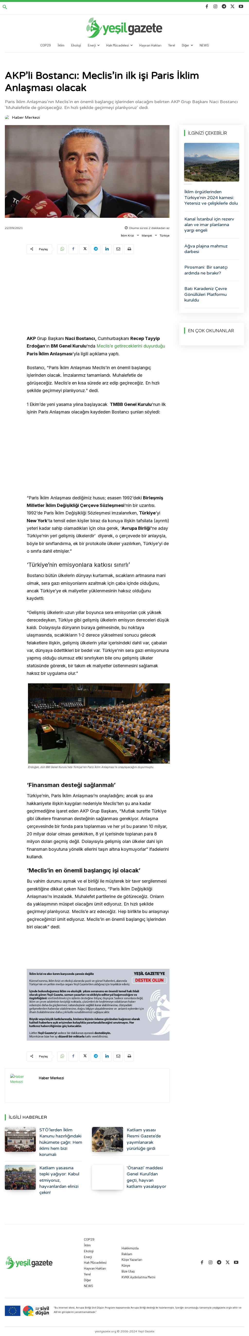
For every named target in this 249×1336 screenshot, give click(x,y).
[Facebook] (207, 7)
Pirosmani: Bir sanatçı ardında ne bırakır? (206, 270)
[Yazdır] (129, 249)
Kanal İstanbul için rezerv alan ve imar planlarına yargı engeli (209, 224)
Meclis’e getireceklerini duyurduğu (131, 345)
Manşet (147, 235)
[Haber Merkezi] (8, 117)
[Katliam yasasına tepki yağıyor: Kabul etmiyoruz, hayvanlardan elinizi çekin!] (20, 1177)
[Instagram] (215, 7)
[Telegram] (224, 7)
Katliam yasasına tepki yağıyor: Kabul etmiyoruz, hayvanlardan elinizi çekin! (59, 1180)
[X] (233, 7)
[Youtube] (241, 7)
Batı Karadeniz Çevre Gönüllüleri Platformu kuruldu (205, 294)
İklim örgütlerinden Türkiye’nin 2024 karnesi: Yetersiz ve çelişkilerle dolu (211, 197)
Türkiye (164, 235)
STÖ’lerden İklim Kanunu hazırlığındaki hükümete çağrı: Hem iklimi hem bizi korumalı (60, 1142)
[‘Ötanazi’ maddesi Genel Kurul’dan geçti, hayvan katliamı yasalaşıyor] (107, 1177)
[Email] (118, 249)
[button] (5, 7)
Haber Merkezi (26, 117)
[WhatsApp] (62, 249)
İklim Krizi (127, 235)
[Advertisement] (98, 295)
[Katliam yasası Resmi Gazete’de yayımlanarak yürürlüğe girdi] (107, 1139)
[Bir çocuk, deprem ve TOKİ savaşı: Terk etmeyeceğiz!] (211, 162)
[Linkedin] (107, 249)
